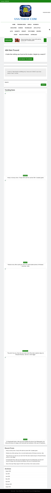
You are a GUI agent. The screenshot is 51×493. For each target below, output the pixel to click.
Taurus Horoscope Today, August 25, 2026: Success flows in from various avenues (23, 463)
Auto (11, 31)
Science (20, 27)
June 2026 (8, 476)
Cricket (24, 31)
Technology (28, 27)
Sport (15, 34)
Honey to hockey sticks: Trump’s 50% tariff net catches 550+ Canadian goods (31, 40)
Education (13, 27)
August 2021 (8, 486)
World (29, 24)
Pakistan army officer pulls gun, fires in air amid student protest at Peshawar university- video (25, 453)
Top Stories (31, 31)
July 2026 (8, 473)
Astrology (34, 34)
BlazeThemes (37, 490)
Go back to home (25, 59)
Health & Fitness (24, 34)
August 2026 (8, 471)
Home (13, 24)
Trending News (21, 24)
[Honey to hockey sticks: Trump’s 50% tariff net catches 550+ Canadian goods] (17, 41)
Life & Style (37, 27)
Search (7, 82)
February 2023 (9, 484)
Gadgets (17, 31)
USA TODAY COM (25, 18)
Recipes (39, 31)
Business (36, 24)
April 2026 (8, 481)
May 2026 (8, 478)
